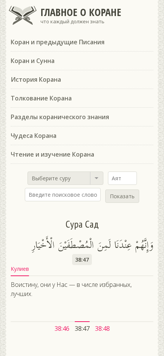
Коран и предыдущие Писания (58, 42)
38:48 (102, 328)
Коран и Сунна (33, 61)
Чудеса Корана (33, 135)
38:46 (62, 328)
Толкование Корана (41, 98)
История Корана (36, 79)
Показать (122, 196)
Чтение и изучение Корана (52, 154)
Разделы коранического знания (60, 117)
